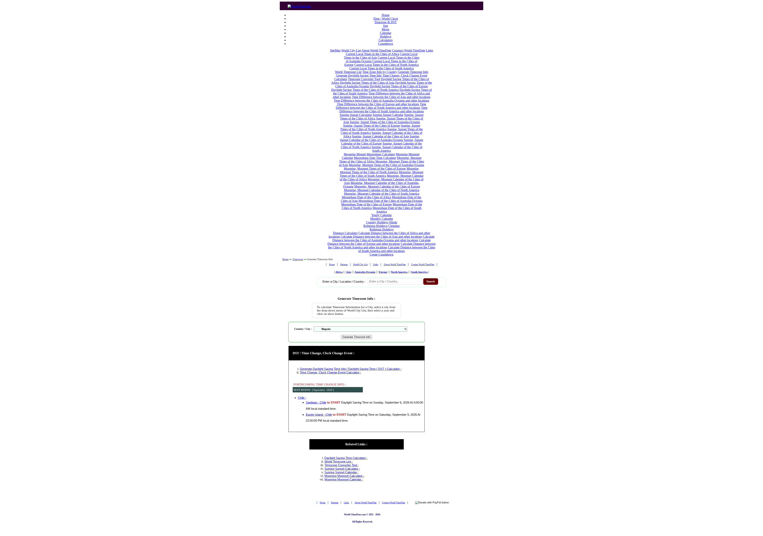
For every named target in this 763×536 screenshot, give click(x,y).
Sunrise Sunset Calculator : (342, 468)
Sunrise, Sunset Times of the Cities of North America (380, 127)
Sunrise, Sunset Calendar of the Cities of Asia (380, 136)
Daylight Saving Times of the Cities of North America (365, 89)
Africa (339, 271)
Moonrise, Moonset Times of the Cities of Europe (375, 168)
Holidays (385, 36)
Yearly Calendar (381, 215)
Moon (385, 29)
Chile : (302, 397)
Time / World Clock (385, 18)
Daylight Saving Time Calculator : (345, 458)
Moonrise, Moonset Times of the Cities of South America (381, 173)
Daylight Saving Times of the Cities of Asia (367, 82)
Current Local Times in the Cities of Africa (372, 54)
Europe (383, 271)
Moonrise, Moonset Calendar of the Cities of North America (381, 190)
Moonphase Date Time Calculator (375, 158)
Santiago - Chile (316, 402)
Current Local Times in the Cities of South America (381, 68)
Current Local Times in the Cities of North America (386, 64)
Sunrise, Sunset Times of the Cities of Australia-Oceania (385, 122)
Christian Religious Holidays (385, 227)
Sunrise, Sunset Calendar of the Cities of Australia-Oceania (380, 138)
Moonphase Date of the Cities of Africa (366, 197)
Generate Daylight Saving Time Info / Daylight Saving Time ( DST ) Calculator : (350, 369)
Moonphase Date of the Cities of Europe (366, 204)
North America (399, 271)
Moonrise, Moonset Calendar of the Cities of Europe (387, 186)
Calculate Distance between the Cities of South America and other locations (396, 249)
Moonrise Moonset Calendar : (343, 479)
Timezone (297, 259)
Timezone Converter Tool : (341, 465)
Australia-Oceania (365, 271)
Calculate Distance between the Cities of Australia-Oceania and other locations (383, 238)
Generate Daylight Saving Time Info (359, 75)
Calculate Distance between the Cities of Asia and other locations (381, 236)
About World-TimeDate (376, 50)
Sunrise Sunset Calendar (388, 115)
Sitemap (344, 264)
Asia (348, 271)
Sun (385, 25)
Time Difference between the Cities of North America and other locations (381, 105)
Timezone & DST (385, 22)
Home (385, 15)
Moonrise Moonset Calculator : (344, 476)
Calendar (385, 33)
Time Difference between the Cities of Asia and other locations (391, 97)
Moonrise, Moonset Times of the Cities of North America (379, 170)
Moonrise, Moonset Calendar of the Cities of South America (381, 193)
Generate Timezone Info (413, 72)
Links (429, 50)
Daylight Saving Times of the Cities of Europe (399, 86)
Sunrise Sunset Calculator (356, 115)
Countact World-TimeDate (408, 50)
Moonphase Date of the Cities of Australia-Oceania (390, 200)
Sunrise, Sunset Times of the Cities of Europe (371, 125)
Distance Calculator (345, 233)
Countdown (385, 43)
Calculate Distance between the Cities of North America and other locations (382, 245)
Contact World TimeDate (422, 264)
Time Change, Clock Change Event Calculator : (330, 372)
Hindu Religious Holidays (380, 224)
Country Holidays (377, 222)
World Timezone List (348, 72)
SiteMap (335, 50)
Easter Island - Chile (319, 414)
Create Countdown (381, 254)
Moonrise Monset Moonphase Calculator (369, 154)
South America (419, 271)
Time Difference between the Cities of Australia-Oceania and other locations (381, 100)
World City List (351, 50)
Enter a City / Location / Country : (343, 281)
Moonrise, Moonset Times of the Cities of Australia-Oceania (386, 165)
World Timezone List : (338, 461)
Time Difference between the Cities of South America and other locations (383, 109)
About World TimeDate (395, 264)
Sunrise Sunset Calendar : (341, 472)
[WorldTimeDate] (299, 5)
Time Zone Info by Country (379, 72)
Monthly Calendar (381, 218)
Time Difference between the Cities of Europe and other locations (378, 104)
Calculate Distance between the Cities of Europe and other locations (379, 241)
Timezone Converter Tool (364, 79)
